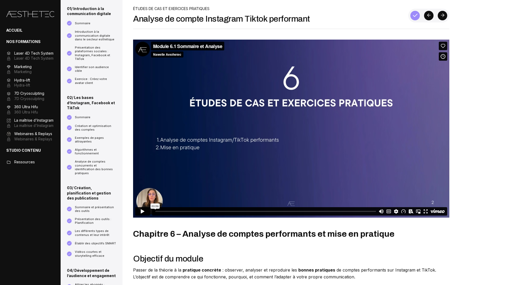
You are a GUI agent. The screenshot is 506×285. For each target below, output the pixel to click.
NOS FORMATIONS (23, 42)
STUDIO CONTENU (23, 150)
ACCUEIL (14, 30)
